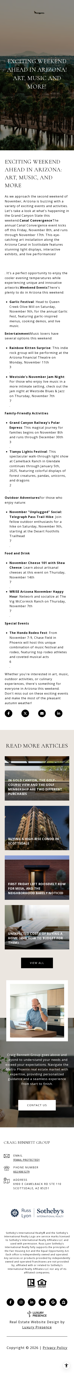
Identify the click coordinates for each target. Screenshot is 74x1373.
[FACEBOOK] (10, 1302)
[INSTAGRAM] (21, 1302)
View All (37, 963)
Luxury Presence (37, 1327)
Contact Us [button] (37, 1105)
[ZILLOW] (63, 1302)
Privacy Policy (55, 1347)
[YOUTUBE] (42, 1302)
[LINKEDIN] (31, 1302)
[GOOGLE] (53, 1302)
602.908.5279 (21, 1171)
